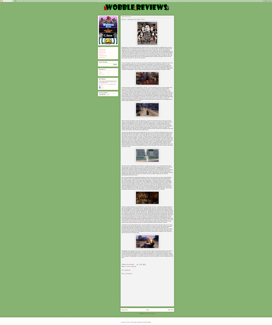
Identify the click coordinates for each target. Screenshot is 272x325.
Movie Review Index (102, 50)
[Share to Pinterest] (145, 264)
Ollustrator (140, 322)
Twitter (102, 86)
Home (147, 309)
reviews (128, 266)
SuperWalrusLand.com (104, 84)
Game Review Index (102, 49)
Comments (102, 74)
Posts (102, 72)
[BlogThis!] (141, 264)
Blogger (149, 322)
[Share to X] (142, 264)
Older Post (170, 309)
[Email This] (139, 264)
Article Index (101, 54)
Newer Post (125, 309)
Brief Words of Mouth (102, 52)
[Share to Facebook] (143, 264)
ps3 (125, 266)
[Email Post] (137, 264)
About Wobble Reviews (103, 55)
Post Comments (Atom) (150, 313)
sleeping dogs (133, 266)
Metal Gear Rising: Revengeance (131, 221)
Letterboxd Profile (102, 57)
